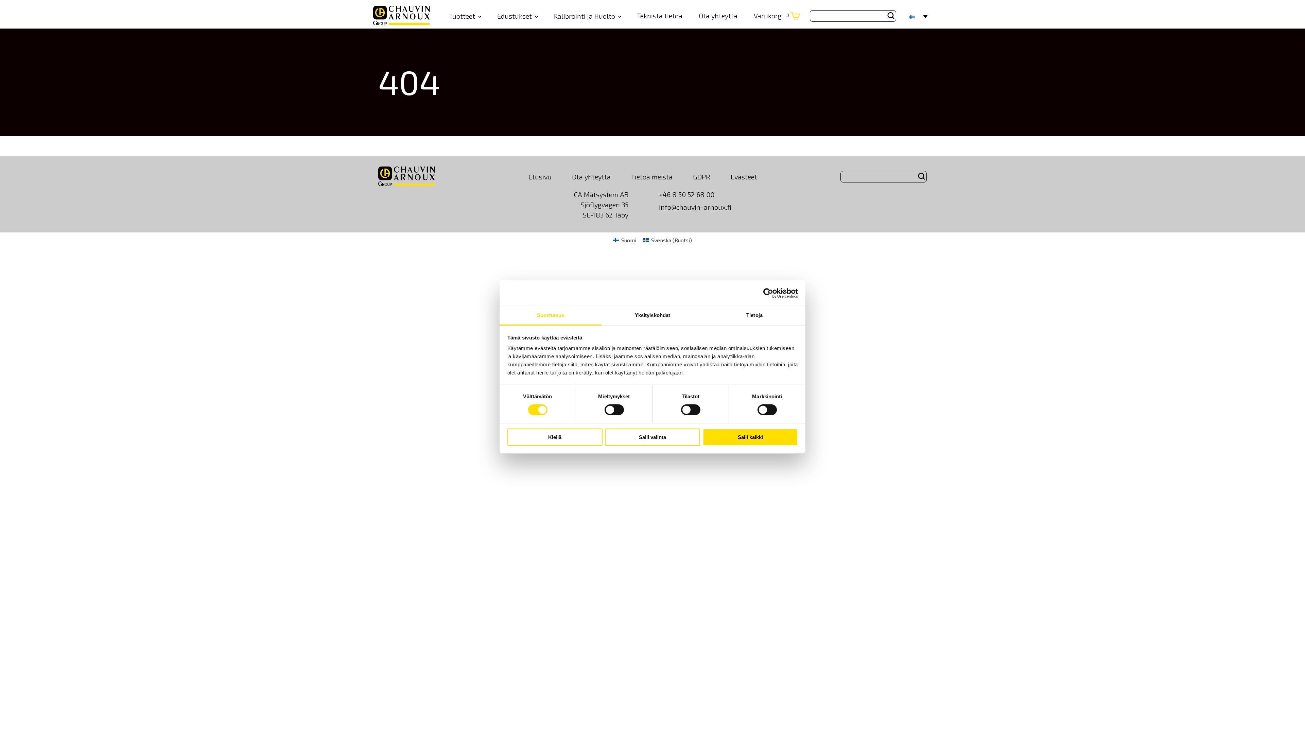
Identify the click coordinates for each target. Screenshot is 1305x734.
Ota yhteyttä (718, 16)
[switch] (614, 409)
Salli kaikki (750, 437)
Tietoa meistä (652, 177)
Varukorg (771, 16)
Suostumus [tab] (550, 315)
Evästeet (744, 177)
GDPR (701, 177)
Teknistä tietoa (659, 16)
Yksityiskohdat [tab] (652, 315)
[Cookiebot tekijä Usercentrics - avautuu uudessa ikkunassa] (768, 293)
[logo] (401, 16)
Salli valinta (652, 437)
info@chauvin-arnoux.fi (695, 207)
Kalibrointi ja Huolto (584, 16)
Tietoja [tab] (754, 315)
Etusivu (540, 177)
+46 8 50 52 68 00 (686, 194)
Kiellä (554, 437)
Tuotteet (462, 16)
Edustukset (514, 16)
